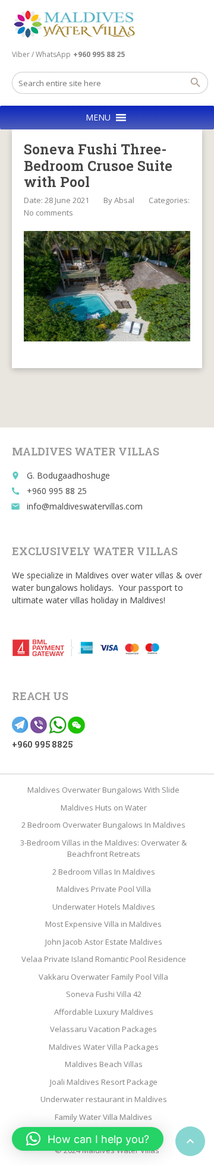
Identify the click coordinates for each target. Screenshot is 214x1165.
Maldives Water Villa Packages (104, 1046)
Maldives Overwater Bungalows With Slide (103, 789)
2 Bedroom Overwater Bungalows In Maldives (103, 824)
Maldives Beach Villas (104, 1064)
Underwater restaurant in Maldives (103, 1099)
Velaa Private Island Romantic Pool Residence (103, 959)
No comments (48, 212)
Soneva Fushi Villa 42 (103, 994)
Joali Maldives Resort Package (104, 1082)
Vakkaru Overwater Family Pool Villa (103, 976)
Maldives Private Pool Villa (103, 889)
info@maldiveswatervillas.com (85, 506)
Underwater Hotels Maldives (103, 906)
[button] (98, 117)
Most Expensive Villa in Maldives (103, 924)
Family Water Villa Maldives (103, 1117)
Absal (124, 200)
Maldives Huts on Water (104, 807)
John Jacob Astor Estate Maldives (103, 941)
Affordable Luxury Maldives (103, 1011)
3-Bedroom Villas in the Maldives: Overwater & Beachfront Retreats (103, 848)
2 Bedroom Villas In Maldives (103, 871)
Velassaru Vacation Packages (103, 1029)
